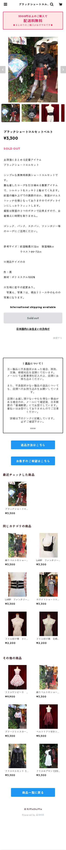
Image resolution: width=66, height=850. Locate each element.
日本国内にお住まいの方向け (33, 329)
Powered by (29, 815)
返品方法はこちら (33, 445)
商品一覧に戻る (33, 792)
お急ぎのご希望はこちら (33, 461)
